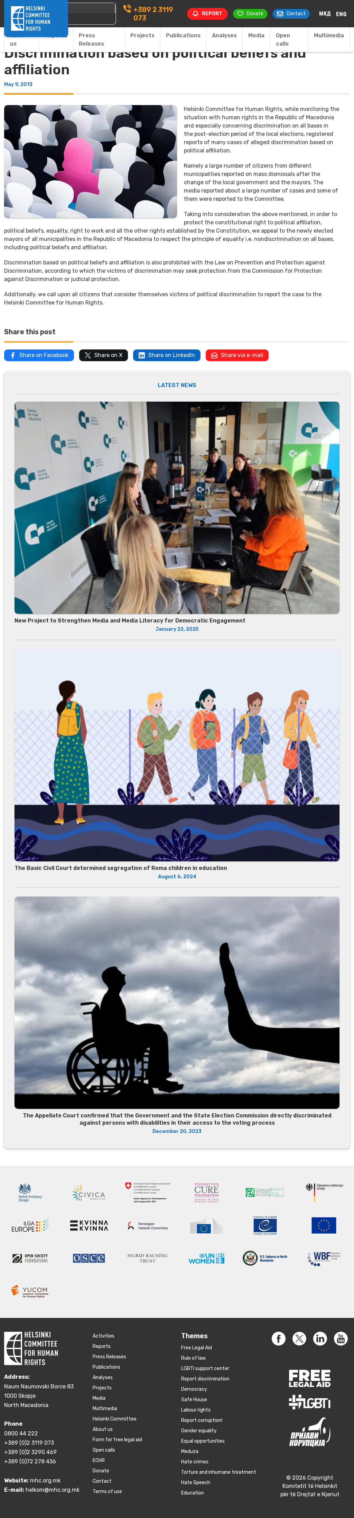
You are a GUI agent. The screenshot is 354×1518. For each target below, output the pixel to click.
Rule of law (193, 1358)
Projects (142, 35)
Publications (183, 35)
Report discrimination (205, 1379)
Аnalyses (224, 35)
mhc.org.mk (45, 1480)
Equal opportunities (203, 1441)
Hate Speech (195, 1483)
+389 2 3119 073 (153, 14)
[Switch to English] (341, 14)
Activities (103, 1336)
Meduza (189, 1451)
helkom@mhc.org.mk (53, 1490)
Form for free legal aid (117, 1440)
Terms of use (107, 1491)
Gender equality (199, 1431)
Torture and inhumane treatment (218, 1472)
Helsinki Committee (115, 1419)
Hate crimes (194, 1462)
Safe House (194, 1400)
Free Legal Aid (196, 1348)
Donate (101, 1471)
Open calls (283, 39)
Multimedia (329, 35)
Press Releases (91, 39)
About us (18, 39)
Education (192, 1493)
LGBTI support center (205, 1368)
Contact (102, 1481)
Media (256, 35)
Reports (102, 1346)
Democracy (194, 1389)
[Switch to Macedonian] (325, 14)
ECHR (99, 1460)
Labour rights (196, 1410)
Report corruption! (201, 1420)
